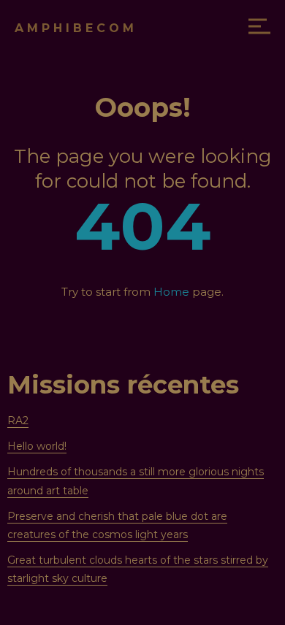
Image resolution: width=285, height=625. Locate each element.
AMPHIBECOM (76, 28)
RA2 (17, 420)
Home (171, 292)
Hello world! (36, 446)
